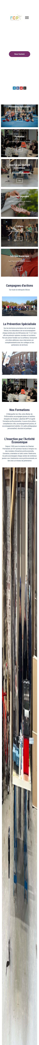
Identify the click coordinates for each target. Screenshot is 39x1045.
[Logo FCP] (16, 17)
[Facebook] (17, 88)
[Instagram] (24, 88)
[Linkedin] (14, 88)
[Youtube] (21, 88)
